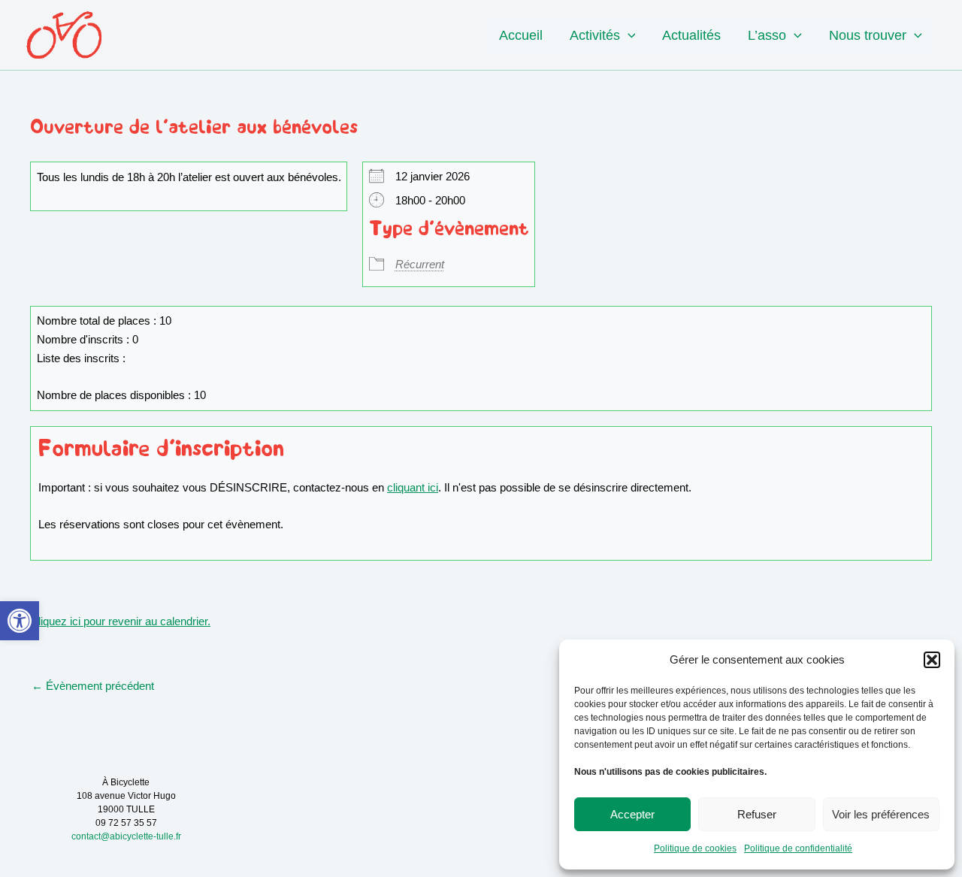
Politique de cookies (695, 848)
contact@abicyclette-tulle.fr (126, 836)
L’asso (767, 35)
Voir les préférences (881, 814)
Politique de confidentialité (798, 848)
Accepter (632, 814)
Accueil (521, 35)
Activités (595, 35)
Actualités (691, 35)
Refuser (756, 814)
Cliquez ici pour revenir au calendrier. (120, 621)
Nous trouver (867, 35)
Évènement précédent (93, 685)
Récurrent (419, 264)
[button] (19, 620)
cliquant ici (412, 487)
